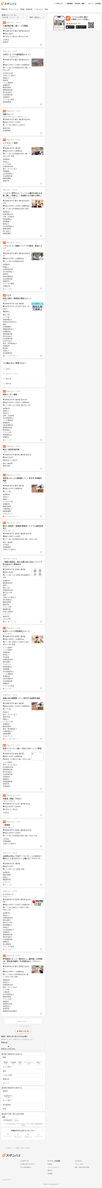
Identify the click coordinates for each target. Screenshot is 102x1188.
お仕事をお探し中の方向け (27, 1164)
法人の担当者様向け (25, 1167)
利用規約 (50, 1164)
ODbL (32, 1123)
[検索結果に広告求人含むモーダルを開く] (7, 17)
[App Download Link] (70, 27)
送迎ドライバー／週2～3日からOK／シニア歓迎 (22, 748)
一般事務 (6, 825)
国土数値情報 (38, 1123)
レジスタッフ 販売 (10, 143)
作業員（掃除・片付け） (13, 799)
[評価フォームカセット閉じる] (42, 1130)
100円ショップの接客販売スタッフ (17, 55)
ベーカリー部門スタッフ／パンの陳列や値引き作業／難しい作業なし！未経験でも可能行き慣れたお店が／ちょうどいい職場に (22, 195)
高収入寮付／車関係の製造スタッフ (17, 298)
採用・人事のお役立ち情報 (82, 1167)
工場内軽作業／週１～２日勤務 (15, 26)
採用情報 (50, 1173)
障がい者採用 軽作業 (11, 450)
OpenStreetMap (12, 1123)
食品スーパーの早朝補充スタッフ (16, 631)
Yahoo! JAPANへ (6, 1179)
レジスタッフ (8, 894)
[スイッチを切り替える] (17, 17)
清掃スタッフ (8, 114)
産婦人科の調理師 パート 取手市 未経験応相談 (21, 698)
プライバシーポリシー (53, 1167)
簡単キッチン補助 (10, 395)
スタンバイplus (79, 1164)
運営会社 (50, 1170)
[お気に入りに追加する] (41, 45)
